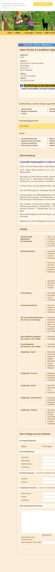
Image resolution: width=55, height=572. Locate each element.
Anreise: (24, 479)
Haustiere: (25, 500)
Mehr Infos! (11, 8)
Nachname (25, 461)
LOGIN (17, 33)
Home (9, 33)
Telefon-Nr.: (25, 467)
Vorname (24, 457)
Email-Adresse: (27, 464)
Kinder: (24, 497)
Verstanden (43, 4)
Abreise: (24, 482)
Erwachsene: (26, 493)
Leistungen (29, 33)
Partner (39, 33)
